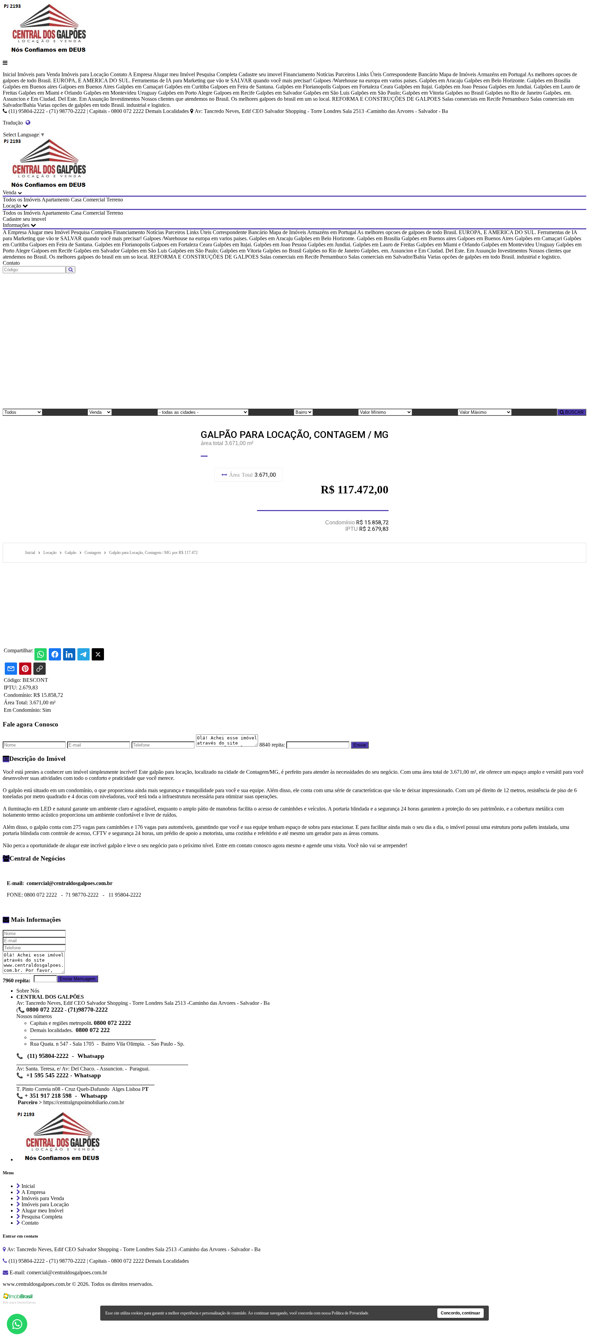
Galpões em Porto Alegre (185, 93)
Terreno (114, 199)
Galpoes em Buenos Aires (87, 86)
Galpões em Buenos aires (30, 86)
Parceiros (345, 74)
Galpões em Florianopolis (303, 86)
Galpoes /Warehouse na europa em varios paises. (365, 80)
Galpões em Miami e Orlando (50, 93)
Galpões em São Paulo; (376, 93)
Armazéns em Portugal (501, 74)
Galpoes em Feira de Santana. (242, 86)
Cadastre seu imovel (260, 74)
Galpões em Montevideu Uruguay (120, 93)
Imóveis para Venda (38, 74)
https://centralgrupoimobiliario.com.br (83, 1102)
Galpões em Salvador (279, 93)
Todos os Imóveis (22, 199)
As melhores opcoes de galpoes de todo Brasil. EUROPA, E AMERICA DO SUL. (446, 232)
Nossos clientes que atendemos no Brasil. (185, 99)
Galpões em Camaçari (139, 86)
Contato (118, 74)
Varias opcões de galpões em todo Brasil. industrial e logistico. (104, 105)
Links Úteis (369, 74)
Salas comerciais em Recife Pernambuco (485, 99)
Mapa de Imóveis (457, 74)
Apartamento (56, 199)
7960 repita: (16, 980)
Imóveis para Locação (85, 74)
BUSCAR (574, 412)
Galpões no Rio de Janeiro (513, 93)
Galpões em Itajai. (413, 86)
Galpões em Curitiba (187, 86)
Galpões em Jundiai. (510, 86)
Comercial (94, 199)
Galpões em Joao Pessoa (461, 86)
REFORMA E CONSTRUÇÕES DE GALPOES (386, 99)
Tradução (14, 123)
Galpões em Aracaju (441, 80)
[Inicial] (45, 51)
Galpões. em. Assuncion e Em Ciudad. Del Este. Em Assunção (428, 251)
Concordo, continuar (460, 1313)
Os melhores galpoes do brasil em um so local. (281, 99)
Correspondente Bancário (410, 74)
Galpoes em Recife (234, 93)
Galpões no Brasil (464, 93)
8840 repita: (272, 745)
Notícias (325, 74)
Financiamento (299, 74)
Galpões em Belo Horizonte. (495, 80)
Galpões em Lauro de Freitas (384, 244)
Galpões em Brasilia (548, 80)
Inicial (9, 74)
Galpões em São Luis (326, 93)
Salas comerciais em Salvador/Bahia (387, 257)
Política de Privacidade (350, 1313)
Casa (76, 199)
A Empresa (140, 74)
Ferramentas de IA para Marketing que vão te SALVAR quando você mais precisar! (222, 80)
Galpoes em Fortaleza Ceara (362, 86)
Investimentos (125, 99)
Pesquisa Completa (216, 74)
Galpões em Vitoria (423, 93)
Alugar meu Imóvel (174, 74)
